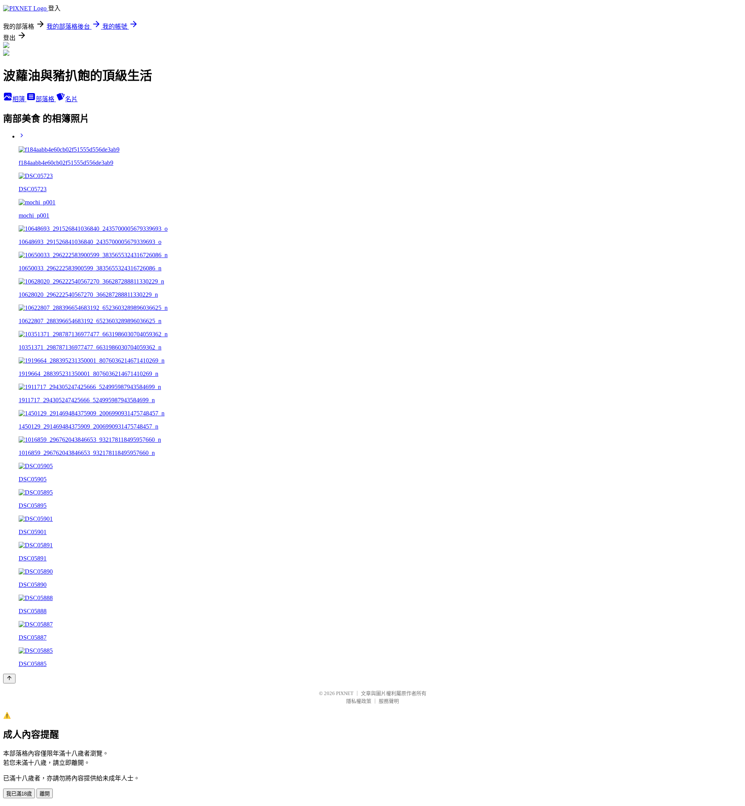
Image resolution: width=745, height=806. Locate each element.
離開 (45, 794)
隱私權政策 (358, 701)
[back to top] (9, 678)
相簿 (19, 99)
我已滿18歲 (19, 794)
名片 (71, 99)
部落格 (46, 99)
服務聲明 (389, 701)
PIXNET (344, 693)
